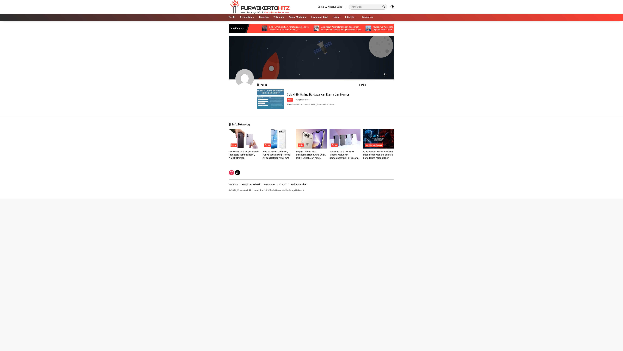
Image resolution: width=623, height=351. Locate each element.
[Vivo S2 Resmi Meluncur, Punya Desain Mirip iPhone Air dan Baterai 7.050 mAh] (278, 139)
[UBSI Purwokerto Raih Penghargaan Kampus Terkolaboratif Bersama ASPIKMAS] (249, 28)
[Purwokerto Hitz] (259, 6)
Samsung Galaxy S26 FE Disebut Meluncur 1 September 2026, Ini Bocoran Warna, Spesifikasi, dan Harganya (344, 155)
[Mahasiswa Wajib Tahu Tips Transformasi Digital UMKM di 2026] (353, 28)
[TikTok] (237, 172)
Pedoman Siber (299, 184)
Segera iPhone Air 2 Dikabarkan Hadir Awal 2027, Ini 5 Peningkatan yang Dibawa (311, 155)
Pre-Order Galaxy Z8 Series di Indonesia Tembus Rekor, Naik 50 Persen (244, 154)
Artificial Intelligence (374, 145)
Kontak (283, 184)
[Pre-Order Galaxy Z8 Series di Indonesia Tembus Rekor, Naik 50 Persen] (244, 139)
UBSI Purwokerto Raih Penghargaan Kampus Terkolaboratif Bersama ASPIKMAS (273, 28)
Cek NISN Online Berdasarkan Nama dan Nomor (318, 94)
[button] (383, 6)
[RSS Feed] (385, 74)
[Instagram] (231, 172)
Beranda (233, 184)
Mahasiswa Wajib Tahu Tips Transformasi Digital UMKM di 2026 (375, 28)
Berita (290, 100)
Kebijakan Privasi (251, 184)
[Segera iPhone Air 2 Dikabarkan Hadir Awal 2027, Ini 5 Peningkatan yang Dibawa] (311, 139)
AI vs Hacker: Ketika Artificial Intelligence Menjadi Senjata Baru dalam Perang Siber (378, 154)
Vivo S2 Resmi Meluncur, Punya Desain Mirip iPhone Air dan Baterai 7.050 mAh (276, 154)
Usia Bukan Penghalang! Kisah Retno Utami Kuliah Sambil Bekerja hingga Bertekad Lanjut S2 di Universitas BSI (325, 28)
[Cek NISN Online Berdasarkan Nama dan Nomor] (270, 99)
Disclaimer (269, 184)
